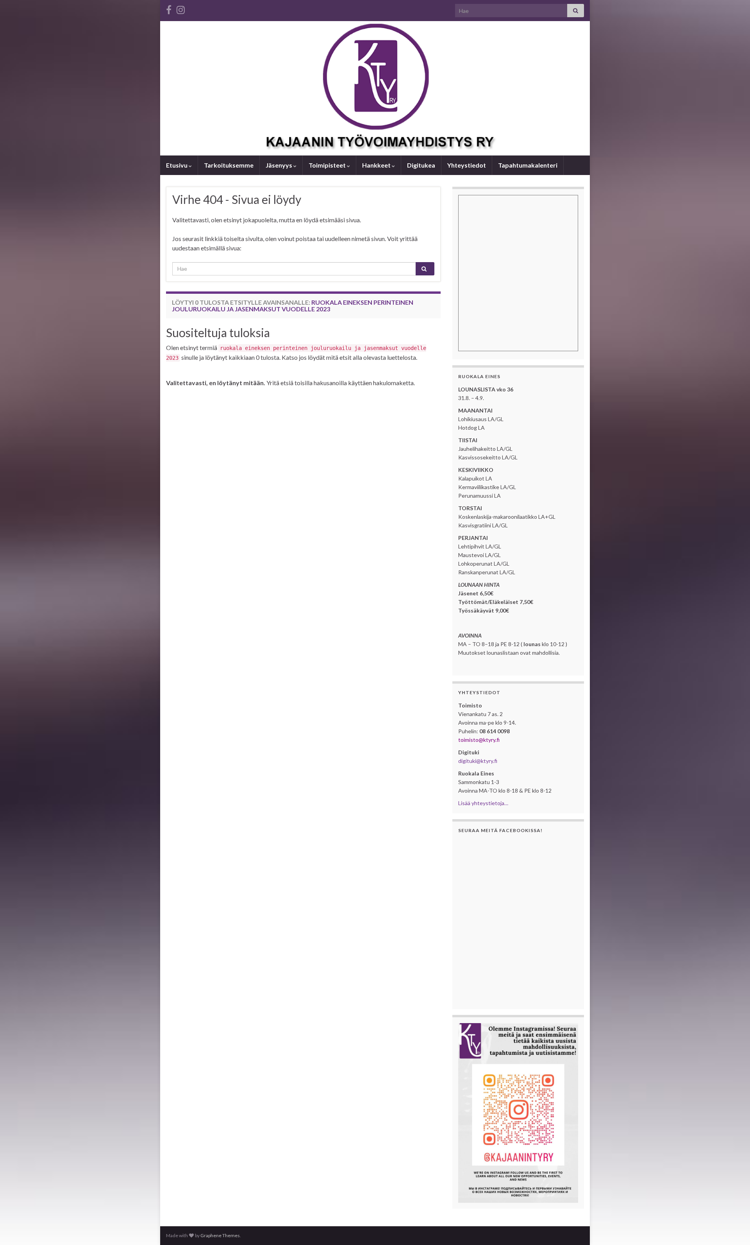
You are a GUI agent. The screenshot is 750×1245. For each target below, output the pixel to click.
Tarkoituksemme (229, 165)
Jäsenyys (279, 165)
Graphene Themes (220, 1235)
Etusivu (177, 165)
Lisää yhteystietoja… (483, 803)
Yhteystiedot (466, 165)
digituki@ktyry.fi (477, 760)
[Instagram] (181, 8)
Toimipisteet (328, 165)
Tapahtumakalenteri (527, 165)
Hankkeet (377, 165)
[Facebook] (168, 8)
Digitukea (421, 165)
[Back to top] (732, 1227)
